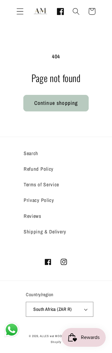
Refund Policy (39, 168)
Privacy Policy (39, 200)
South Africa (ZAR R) (52, 309)
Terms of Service (41, 184)
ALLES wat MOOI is (53, 336)
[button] (20, 11)
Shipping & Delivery (45, 231)
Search (31, 153)
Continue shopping (56, 102)
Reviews (32, 216)
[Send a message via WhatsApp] (11, 329)
